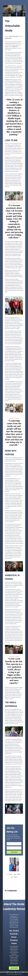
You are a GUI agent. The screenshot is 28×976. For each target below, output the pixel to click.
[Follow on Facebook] (7, 874)
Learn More (14, 968)
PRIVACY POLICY (18, 974)
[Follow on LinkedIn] (12, 877)
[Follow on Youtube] (15, 874)
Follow (10, 874)
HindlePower (15, 46)
